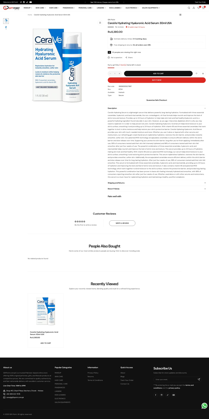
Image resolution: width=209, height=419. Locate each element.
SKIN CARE (59, 376)
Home (30, 15)
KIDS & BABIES (60, 395)
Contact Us (125, 384)
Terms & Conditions (95, 380)
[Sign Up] (199, 379)
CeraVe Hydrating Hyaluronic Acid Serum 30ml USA (44, 333)
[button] (111, 27)
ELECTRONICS (60, 398)
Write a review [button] (122, 223)
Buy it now (156, 80)
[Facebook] (155, 395)
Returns (91, 376)
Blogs (123, 376)
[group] (57, 65)
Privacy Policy (93, 373)
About (123, 373)
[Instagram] (24, 2)
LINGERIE (58, 391)
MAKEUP (58, 373)
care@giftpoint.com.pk (15, 397)
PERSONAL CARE (61, 384)
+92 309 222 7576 (13, 394)
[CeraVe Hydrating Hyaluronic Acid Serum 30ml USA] (46, 311)
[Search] (189, 7)
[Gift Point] (11, 8)
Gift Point (111, 20)
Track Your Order (200, 2)
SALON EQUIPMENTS (62, 402)
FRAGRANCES (60, 387)
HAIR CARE (59, 380)
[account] (193, 7)
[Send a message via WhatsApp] (204, 405)
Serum (121, 95)
